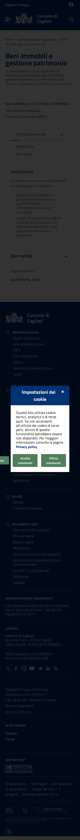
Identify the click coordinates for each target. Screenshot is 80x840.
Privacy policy (26, 446)
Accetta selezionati (25, 460)
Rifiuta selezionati (53, 460)
